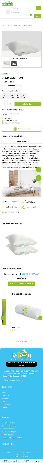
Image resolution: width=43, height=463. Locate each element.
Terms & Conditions (21, 457)
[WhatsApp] (38, 169)
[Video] (38, 178)
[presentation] (3, 318)
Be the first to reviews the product (21, 284)
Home (3, 26)
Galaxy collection (9, 426)
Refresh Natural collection (12, 438)
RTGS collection (8, 435)
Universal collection (9, 432)
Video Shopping (23, 129)
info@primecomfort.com (13, 380)
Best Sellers (6, 405)
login (38, 16)
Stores (4, 408)
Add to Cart (27, 104)
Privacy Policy (21, 455)
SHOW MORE (21, 341)
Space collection (8, 423)
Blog (3, 402)
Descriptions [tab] (21, 141)
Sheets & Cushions (14, 26)
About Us (5, 396)
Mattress (5, 399)
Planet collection (8, 429)
